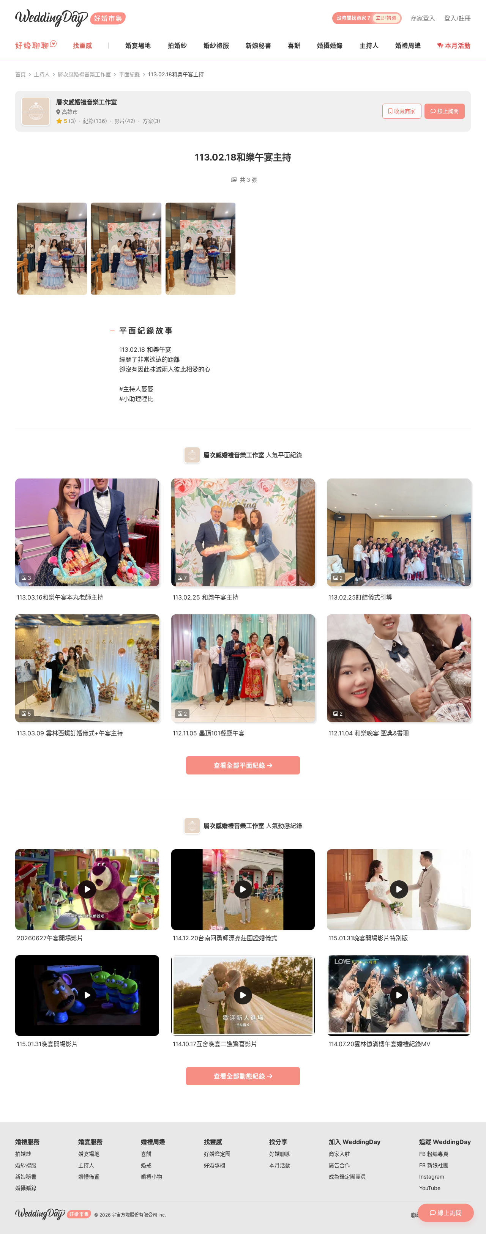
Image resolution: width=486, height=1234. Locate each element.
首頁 (20, 74)
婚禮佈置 (88, 1176)
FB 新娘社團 (433, 1165)
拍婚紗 (23, 1154)
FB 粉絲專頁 (433, 1154)
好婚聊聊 (279, 1154)
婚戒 (146, 1165)
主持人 (42, 74)
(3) (72, 121)
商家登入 (423, 18)
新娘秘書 (25, 1176)
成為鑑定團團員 (347, 1176)
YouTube (429, 1188)
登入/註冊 (457, 18)
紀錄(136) (95, 121)
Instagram (431, 1176)
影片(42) (124, 121)
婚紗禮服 (25, 1165)
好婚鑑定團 (217, 1154)
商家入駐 (339, 1154)
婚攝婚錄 (25, 1188)
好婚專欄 (214, 1165)
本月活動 (458, 45)
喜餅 (146, 1154)
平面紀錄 (129, 74)
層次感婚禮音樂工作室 (84, 74)
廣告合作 (339, 1165)
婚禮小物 (151, 1176)
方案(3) (151, 121)
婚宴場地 (88, 1154)
